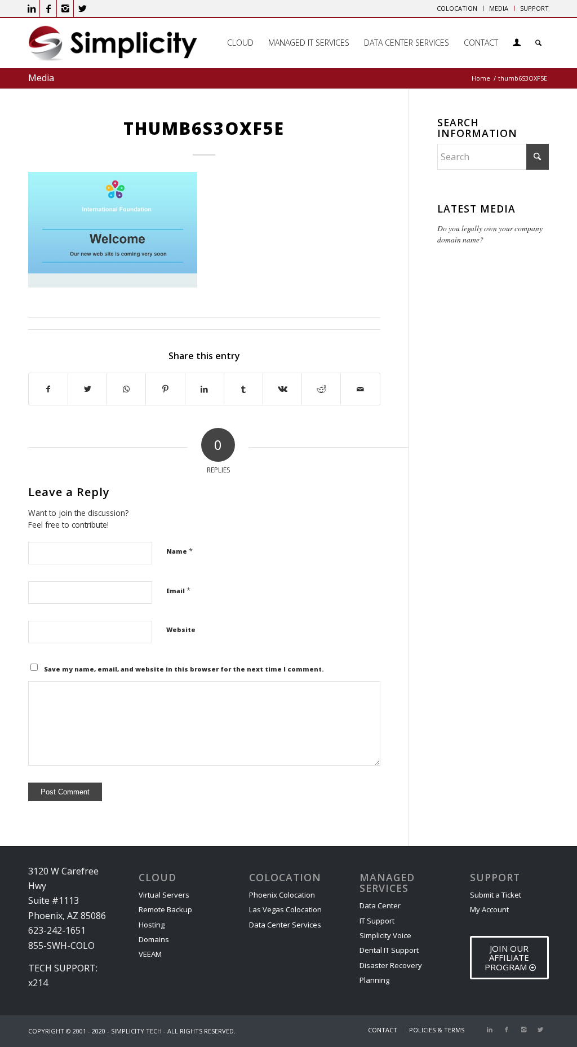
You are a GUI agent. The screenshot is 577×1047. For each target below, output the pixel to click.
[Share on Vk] (282, 389)
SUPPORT (534, 8)
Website (181, 629)
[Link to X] (82, 8)
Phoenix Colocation (282, 895)
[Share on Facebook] (48, 389)
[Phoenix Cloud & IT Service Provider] (112, 46)
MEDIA (498, 8)
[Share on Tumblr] (243, 389)
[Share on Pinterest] (165, 389)
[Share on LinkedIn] (204, 389)
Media (41, 78)
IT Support (376, 921)
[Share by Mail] (360, 389)
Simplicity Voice (385, 935)
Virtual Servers (164, 895)
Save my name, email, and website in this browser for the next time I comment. (184, 669)
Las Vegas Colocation (285, 909)
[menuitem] (457, 8)
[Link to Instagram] (65, 8)
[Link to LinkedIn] (31, 8)
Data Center (380, 905)
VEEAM (150, 954)
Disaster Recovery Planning (390, 972)
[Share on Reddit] (321, 389)
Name (179, 551)
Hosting (152, 925)
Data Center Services (285, 925)
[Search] (538, 42)
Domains (154, 939)
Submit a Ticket (495, 895)
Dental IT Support (389, 950)
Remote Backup (165, 909)
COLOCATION (457, 8)
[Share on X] (87, 389)
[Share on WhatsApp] (126, 389)
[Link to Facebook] (48, 8)
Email (178, 590)
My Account (489, 909)
